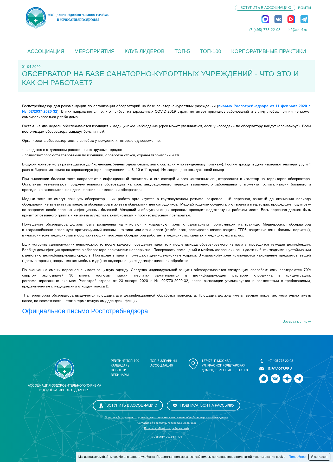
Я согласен (319, 457)
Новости (118, 370)
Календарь (120, 365)
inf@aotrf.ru (297, 30)
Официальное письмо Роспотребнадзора (85, 311)
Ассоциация (45, 51)
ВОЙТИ (304, 8)
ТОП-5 (182, 51)
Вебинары (120, 375)
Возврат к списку (297, 321)
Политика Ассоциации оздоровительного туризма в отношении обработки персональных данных (166, 417)
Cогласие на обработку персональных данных (166, 422)
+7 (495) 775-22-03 (264, 30)
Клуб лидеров (144, 51)
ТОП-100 (210, 51)
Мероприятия (94, 51)
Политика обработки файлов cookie (166, 428)
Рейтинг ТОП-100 (125, 361)
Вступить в (265, 7)
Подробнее (297, 457)
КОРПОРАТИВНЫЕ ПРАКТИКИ (268, 51)
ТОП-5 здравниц (163, 361)
